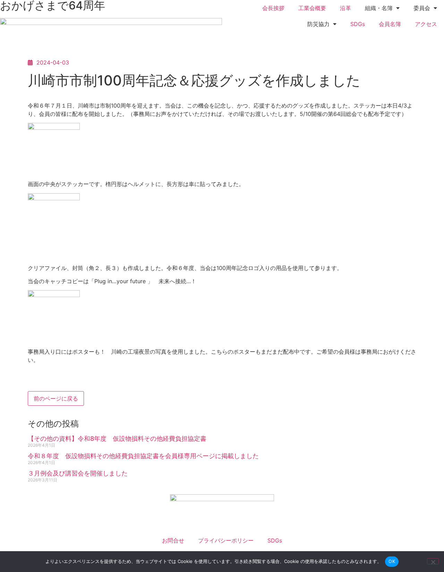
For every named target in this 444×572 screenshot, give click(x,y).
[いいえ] (433, 561)
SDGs (357, 23)
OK (391, 561)
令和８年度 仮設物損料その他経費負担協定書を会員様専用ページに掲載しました (143, 456)
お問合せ (173, 540)
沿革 (345, 8)
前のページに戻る (56, 398)
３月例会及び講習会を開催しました (78, 473)
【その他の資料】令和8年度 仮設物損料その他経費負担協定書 (117, 438)
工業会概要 (312, 8)
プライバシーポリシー (226, 540)
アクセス (426, 23)
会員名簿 (390, 23)
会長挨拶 (273, 8)
